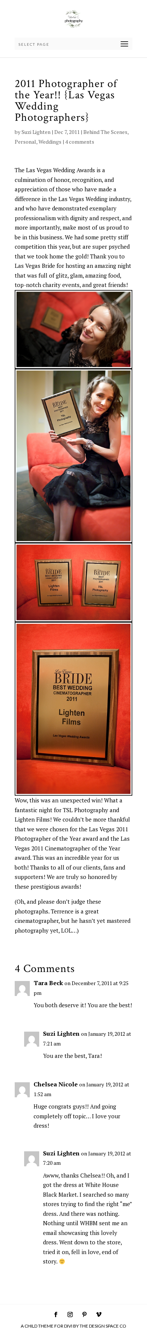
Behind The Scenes (105, 131)
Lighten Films (32, 819)
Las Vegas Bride (35, 265)
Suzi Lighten (36, 131)
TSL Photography (85, 810)
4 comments (79, 141)
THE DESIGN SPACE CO (103, 1326)
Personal (25, 141)
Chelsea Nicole (56, 1084)
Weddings (49, 141)
